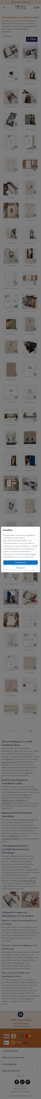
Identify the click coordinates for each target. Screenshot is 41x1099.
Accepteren (20, 563)
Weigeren (20, 568)
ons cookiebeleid (26, 557)
